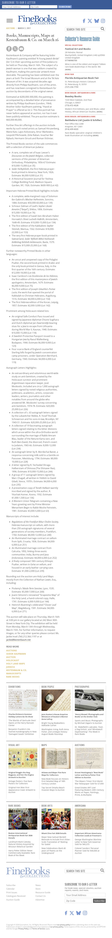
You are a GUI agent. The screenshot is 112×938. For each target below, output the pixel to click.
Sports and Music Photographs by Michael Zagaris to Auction (89, 721)
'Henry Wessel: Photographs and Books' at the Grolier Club (89, 715)
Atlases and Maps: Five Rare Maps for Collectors (54, 773)
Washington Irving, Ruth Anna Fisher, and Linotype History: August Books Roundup (55, 731)
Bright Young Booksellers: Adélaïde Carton (53, 724)
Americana (80, 805)
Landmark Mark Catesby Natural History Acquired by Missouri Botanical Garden (21, 844)
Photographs (82, 686)
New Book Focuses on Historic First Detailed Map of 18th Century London (55, 781)
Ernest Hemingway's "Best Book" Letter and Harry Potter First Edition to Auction (89, 775)
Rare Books (14, 805)
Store (38, 888)
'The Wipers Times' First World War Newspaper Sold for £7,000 (89, 782)
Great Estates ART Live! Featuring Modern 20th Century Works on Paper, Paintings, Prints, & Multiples (89, 791)
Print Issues (11, 892)
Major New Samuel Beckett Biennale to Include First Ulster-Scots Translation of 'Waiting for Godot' (56, 841)
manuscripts (13, 673)
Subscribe (10, 885)
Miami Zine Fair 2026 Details (54, 833)
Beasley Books (73, 96)
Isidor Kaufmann (16, 653)
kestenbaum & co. (16, 670)
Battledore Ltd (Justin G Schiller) (83, 120)
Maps (44, 745)
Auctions (10, 28)
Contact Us (41, 896)
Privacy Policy (23, 928)
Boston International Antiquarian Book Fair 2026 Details (20, 835)
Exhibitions (14, 686)
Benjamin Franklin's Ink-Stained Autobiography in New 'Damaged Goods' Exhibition (22, 731)
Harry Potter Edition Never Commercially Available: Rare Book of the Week (21, 853)
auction (11, 657)
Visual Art (14, 745)
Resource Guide (43, 892)
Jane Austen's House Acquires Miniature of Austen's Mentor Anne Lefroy (55, 716)
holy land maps (15, 663)
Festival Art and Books (78, 48)
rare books (13, 676)
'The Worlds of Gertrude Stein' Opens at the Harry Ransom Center (22, 722)
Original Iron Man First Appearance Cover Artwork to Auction (21, 790)
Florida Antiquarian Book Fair (82, 77)
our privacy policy (63, 925)
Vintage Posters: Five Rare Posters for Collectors (20, 782)
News (38, 885)
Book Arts (47, 805)
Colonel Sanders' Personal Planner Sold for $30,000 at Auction (87, 850)
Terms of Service (38, 928)
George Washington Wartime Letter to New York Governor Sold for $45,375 (88, 842)
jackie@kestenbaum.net (18, 639)
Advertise (40, 899)
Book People (48, 686)
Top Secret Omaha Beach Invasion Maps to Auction (53, 788)
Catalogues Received (15, 896)
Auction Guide (13, 899)
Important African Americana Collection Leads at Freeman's (88, 834)
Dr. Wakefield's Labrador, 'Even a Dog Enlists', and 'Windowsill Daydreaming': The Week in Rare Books (89, 730)
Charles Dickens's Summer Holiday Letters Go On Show (20, 715)
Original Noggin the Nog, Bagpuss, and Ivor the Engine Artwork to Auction (21, 775)
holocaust (12, 660)
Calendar (10, 888)
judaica (10, 667)
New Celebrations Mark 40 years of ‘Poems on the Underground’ (54, 850)
